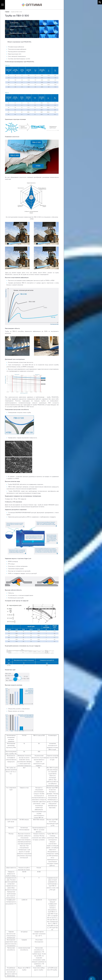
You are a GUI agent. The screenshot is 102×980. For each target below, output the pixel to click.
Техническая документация (18, 26)
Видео (12, 29)
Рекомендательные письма (18, 33)
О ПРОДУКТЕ (14, 22)
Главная (7, 11)
